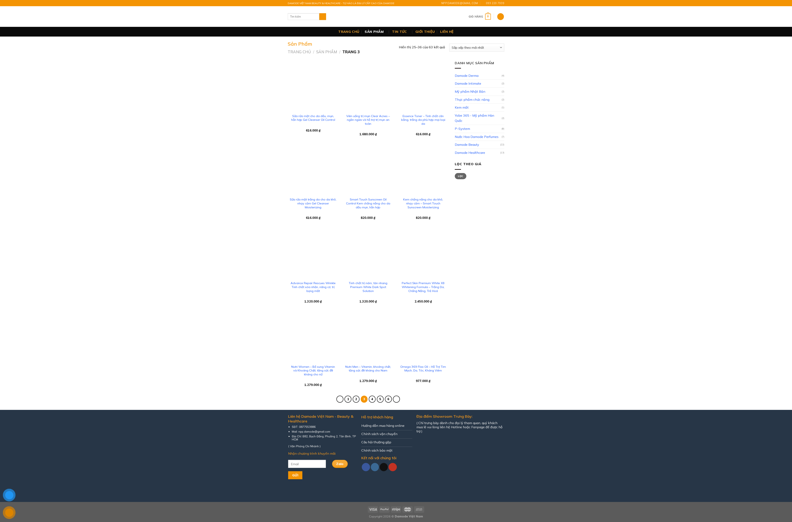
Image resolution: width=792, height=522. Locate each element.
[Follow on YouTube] (393, 467)
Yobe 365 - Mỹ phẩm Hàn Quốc (474, 118)
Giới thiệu (425, 32)
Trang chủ (348, 32)
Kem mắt (462, 107)
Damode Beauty (467, 144)
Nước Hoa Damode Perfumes (477, 137)
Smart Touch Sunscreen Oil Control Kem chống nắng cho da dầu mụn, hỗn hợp (368, 203)
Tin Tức (399, 32)
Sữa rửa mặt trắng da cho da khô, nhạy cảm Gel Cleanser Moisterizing (313, 203)
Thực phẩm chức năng (472, 99)
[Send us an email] (384, 467)
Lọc (460, 176)
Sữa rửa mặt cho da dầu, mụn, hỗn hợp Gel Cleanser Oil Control (313, 118)
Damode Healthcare (470, 153)
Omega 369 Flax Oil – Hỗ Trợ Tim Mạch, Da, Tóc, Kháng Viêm (423, 369)
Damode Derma (466, 76)
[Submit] (322, 16)
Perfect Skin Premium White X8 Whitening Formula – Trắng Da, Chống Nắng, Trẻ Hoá (423, 287)
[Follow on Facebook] (366, 467)
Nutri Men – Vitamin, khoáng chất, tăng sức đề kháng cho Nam (368, 369)
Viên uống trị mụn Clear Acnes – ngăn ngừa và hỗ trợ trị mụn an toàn (368, 120)
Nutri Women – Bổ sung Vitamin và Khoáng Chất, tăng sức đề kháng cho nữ (313, 370)
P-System (462, 129)
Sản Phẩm (374, 32)
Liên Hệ (447, 32)
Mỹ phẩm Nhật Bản (470, 91)
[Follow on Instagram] (375, 467)
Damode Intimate (468, 83)
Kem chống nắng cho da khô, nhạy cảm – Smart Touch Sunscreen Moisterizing (423, 203)
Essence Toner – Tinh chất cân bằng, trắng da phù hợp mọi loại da (423, 120)
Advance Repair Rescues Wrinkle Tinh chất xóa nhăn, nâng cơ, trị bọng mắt (313, 287)
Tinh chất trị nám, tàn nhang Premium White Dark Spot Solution (368, 287)
